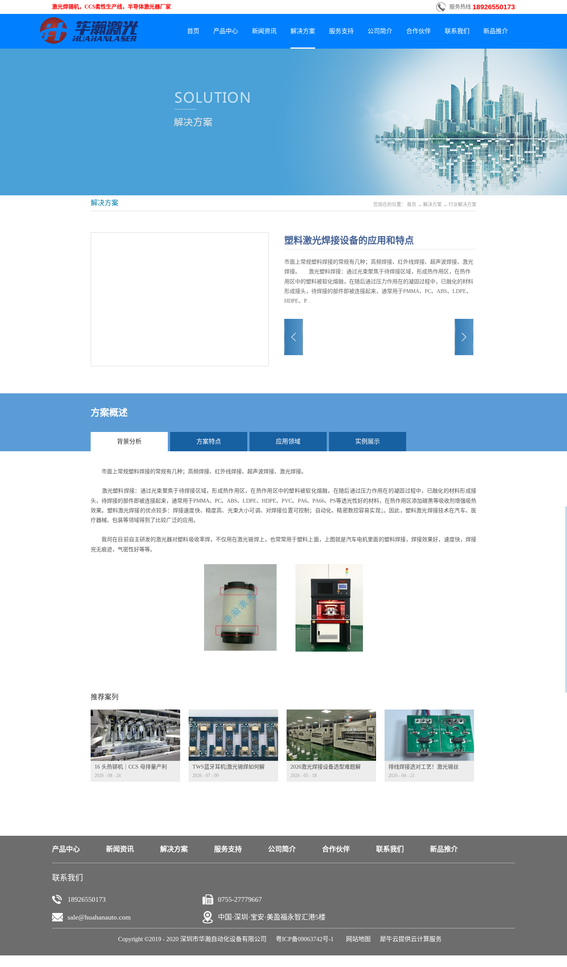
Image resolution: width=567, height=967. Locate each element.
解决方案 (432, 204)
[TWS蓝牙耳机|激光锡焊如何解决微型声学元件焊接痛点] (233, 714)
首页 (193, 31)
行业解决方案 (462, 204)
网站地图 (357, 939)
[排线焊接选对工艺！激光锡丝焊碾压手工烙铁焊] (429, 714)
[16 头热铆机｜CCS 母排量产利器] (135, 714)
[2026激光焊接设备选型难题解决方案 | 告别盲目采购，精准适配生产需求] (331, 714)
